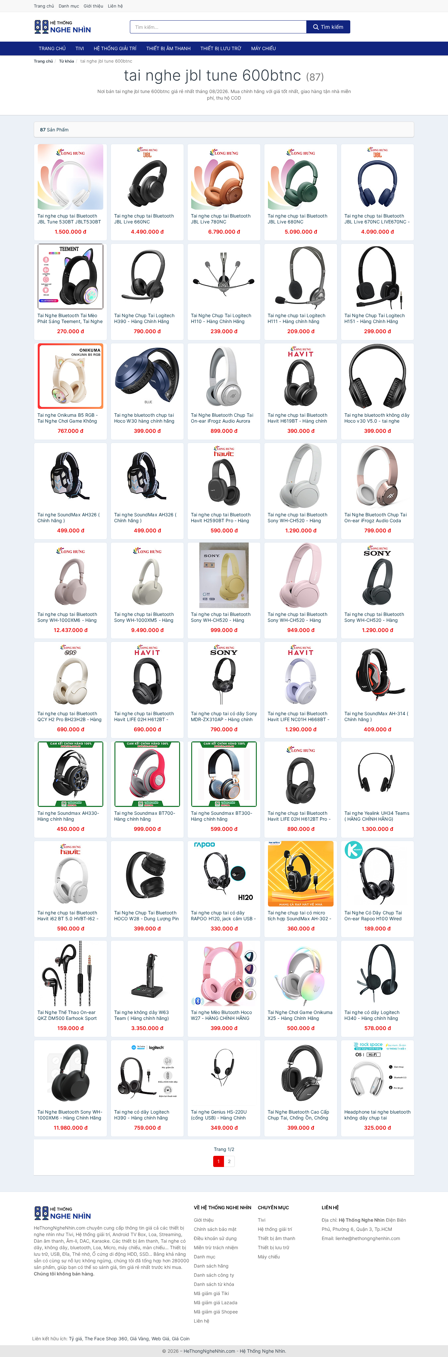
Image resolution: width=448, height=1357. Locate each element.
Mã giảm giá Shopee (216, 1311)
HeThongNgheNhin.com (209, 1351)
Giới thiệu (93, 6)
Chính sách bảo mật (215, 1229)
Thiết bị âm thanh (168, 48)
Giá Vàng (139, 1338)
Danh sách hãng (211, 1266)
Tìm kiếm (331, 27)
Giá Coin (181, 1338)
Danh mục (69, 6)
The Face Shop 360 (106, 1338)
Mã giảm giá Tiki (211, 1293)
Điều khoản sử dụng (215, 1238)
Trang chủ (44, 6)
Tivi (79, 48)
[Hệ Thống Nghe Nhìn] (66, 1213)
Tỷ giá (75, 1338)
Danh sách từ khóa (214, 1284)
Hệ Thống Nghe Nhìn (262, 1351)
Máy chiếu (263, 48)
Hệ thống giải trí (115, 48)
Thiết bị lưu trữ (220, 48)
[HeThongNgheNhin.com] (63, 27)
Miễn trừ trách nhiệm (216, 1247)
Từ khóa (66, 61)
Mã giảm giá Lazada (215, 1302)
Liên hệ (115, 6)
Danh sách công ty (214, 1275)
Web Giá (160, 1338)
